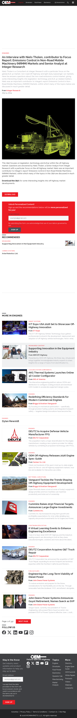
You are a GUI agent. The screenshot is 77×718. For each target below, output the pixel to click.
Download (10, 194)
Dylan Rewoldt (10, 421)
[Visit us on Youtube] (21, 632)
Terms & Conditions (40, 712)
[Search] (68, 3)
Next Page (23, 621)
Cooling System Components (40, 370)
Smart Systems (35, 321)
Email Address (14, 214)
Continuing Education (37, 525)
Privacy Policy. (16, 225)
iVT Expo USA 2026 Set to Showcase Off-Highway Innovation (52, 326)
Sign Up (14, 230)
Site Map (62, 712)
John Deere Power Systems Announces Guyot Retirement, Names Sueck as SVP (51, 600)
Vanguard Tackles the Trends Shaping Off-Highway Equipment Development (50, 481)
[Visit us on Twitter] (9, 632)
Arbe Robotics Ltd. (10, 253)
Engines (5, 53)
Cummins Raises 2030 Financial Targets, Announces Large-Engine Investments (51, 506)
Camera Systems (8, 251)
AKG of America (39, 379)
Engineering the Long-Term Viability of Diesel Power (51, 575)
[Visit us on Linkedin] (15, 632)
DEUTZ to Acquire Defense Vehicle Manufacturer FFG (49, 433)
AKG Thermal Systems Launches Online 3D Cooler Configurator (51, 374)
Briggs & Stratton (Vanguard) (44, 404)
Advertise (14, 712)
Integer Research (13, 90)
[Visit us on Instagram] (31, 632)
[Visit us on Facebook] (4, 632)
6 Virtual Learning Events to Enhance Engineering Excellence (50, 530)
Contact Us (53, 712)
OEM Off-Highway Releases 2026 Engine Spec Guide (51, 457)
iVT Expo (36, 331)
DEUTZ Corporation (41, 438)
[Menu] (73, 3)
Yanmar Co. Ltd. (39, 462)
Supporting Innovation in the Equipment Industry (23, 244)
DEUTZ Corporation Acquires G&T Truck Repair (52, 551)
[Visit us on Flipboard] (26, 632)
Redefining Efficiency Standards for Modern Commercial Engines (49, 398)
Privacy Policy (25, 712)
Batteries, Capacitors (37, 477)
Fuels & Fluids (34, 571)
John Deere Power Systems (44, 580)
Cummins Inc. (38, 511)
